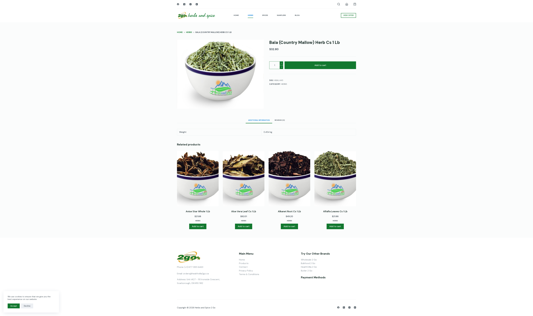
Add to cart (320, 65)
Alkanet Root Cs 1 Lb (289, 211)
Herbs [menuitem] (250, 15)
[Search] (338, 4)
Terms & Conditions (249, 274)
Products (243, 263)
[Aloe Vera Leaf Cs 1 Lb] (243, 178)
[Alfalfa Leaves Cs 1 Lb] (335, 178)
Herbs (284, 84)
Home (242, 259)
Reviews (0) (280, 120)
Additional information (259, 120)
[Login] (346, 4)
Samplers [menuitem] (281, 15)
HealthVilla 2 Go (309, 266)
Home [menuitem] (236, 15)
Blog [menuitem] (297, 15)
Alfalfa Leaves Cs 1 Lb (335, 211)
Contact (243, 266)
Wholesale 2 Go (309, 259)
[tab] (259, 120)
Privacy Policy (246, 270)
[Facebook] (178, 4)
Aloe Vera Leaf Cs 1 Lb (243, 211)
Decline (27, 306)
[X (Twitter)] (184, 4)
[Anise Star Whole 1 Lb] (198, 178)
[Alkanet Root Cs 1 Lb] (289, 178)
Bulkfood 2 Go (308, 263)
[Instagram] (190, 4)
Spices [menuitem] (265, 15)
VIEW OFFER (348, 15)
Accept (13, 306)
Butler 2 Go (306, 270)
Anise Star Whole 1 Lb (198, 211)
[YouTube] (197, 4)
